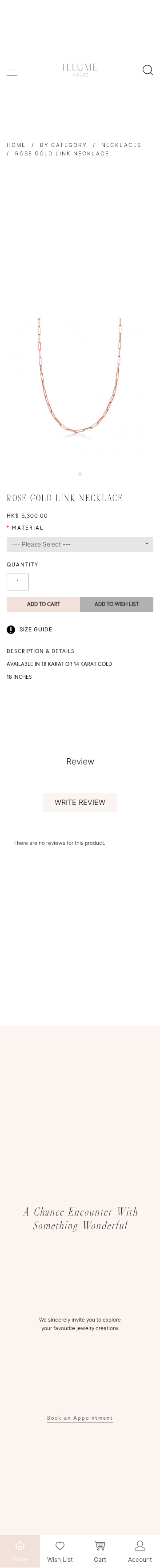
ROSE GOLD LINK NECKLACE (62, 153)
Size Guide (36, 629)
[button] (80, 474)
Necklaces (121, 145)
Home (16, 145)
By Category (63, 145)
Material (28, 528)
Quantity (23, 565)
